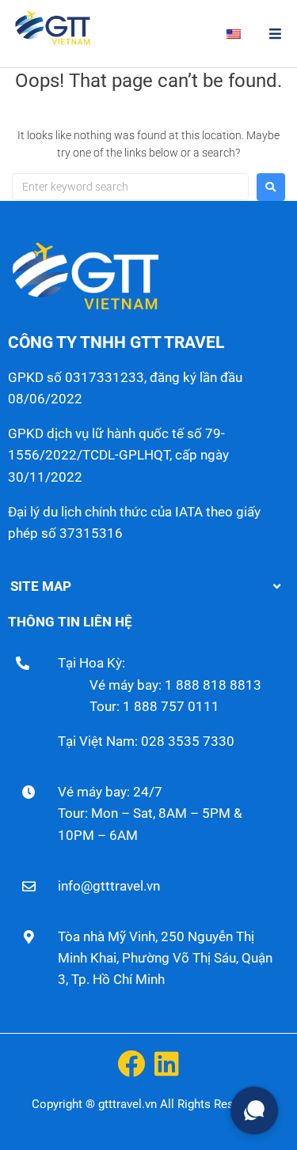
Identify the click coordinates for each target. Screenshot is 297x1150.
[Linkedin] (167, 1063)
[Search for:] (130, 186)
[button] (275, 33)
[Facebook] (131, 1063)
